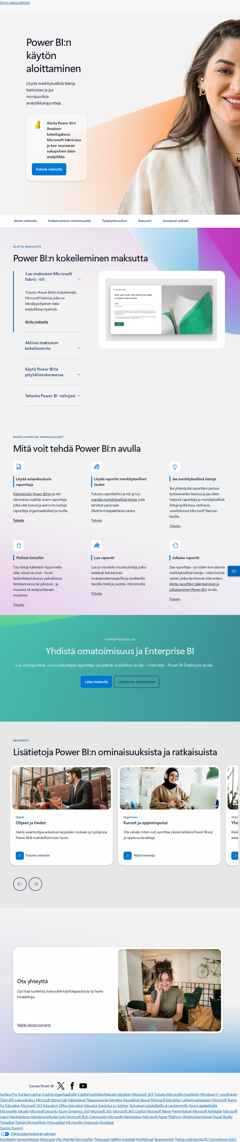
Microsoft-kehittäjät (207, 1111)
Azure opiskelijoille (203, 1105)
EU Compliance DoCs (220, 1139)
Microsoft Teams (158, 1111)
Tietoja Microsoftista (30, 1122)
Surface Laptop (29, 1094)
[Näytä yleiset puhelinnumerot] (233, 571)
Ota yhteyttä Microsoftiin (74, 1139)
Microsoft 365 (142, 1094)
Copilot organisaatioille (59, 1094)
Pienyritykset (181, 1111)
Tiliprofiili (7, 1099)
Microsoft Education (166, 1099)
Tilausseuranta (97, 1099)
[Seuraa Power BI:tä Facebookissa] (72, 1086)
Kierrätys (116, 1099)
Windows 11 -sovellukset (218, 1094)
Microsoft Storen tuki (52, 1099)
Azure (62, 1111)
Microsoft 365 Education (39, 1105)
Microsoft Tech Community (86, 1116)
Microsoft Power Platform (162, 1116)
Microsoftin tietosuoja (82, 1122)
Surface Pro (9, 1094)
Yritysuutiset (56, 1122)
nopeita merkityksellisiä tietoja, (114, 499)
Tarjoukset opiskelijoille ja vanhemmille (158, 1105)
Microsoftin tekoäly (14, 1111)
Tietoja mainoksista (189, 1139)
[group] (169, 815)
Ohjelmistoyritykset (197, 1116)
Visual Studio (222, 1116)
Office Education (71, 1105)
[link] (25, 222)
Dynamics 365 (79, 1111)
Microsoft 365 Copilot (129, 1111)
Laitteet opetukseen (196, 1099)
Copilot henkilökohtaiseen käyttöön (104, 1094)
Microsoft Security (43, 1111)
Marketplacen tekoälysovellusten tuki (37, 1116)
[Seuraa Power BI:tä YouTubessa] (83, 1086)
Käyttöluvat (144, 1139)
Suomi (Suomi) (11, 1127)
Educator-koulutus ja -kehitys (106, 1105)
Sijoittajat (107, 1122)
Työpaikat (7, 1122)
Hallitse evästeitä (122, 1139)
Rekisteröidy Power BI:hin (32, 493)
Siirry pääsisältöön (15, 2)
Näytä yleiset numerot (34, 1024)
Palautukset (77, 1099)
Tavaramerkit (164, 1139)
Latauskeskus (25, 1099)
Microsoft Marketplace (125, 1116)
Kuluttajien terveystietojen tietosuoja (27, 1139)
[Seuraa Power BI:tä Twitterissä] (61, 1086)
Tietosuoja (101, 1139)
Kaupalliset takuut (136, 1099)
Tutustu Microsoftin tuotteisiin (176, 1094)
